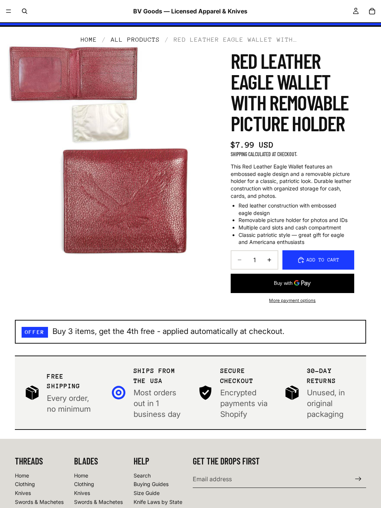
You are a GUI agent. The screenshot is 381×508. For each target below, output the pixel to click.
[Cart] (372, 11)
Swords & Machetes (39, 501)
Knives (23, 493)
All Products (135, 39)
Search (142, 475)
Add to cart (323, 260)
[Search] (24, 11)
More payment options (292, 300)
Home (89, 39)
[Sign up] (358, 479)
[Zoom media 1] (108, 152)
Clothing (25, 484)
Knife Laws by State (158, 501)
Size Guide (147, 493)
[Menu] (8, 11)
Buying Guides (151, 484)
